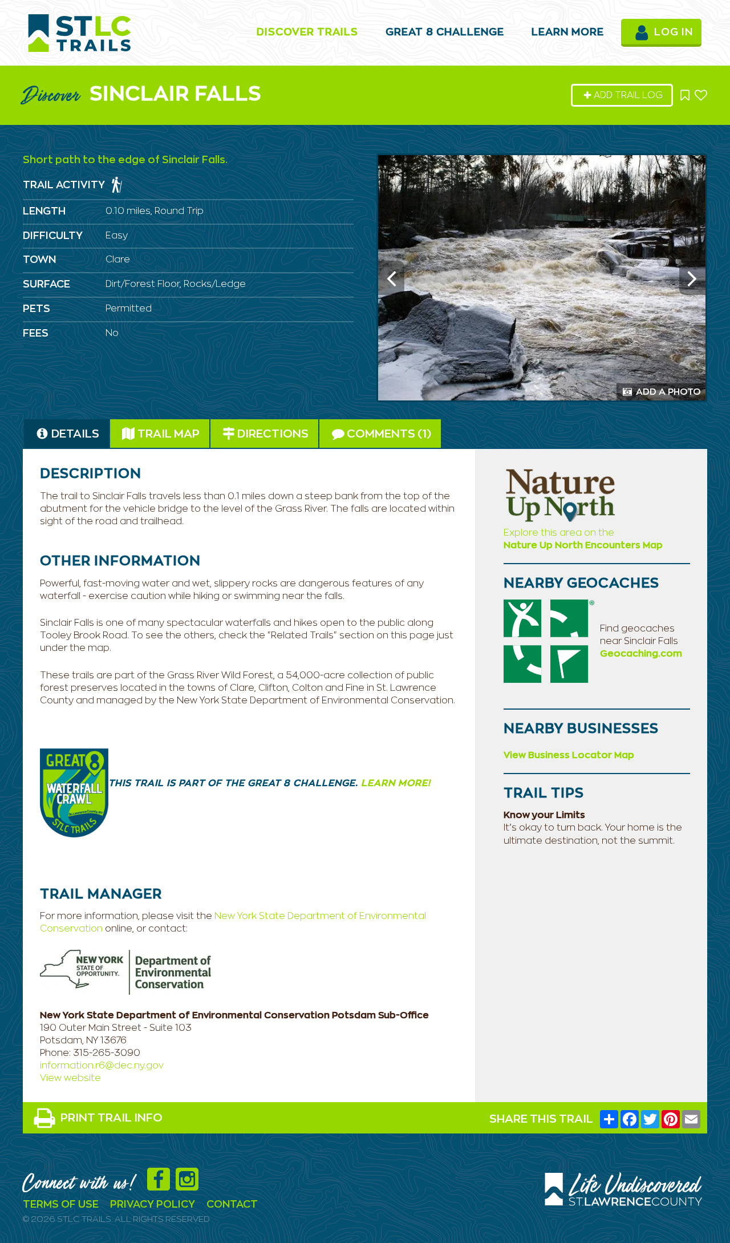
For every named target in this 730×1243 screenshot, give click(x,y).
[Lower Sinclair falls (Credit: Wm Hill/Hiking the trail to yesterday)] (541, 278)
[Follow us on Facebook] (161, 1185)
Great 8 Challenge (445, 32)
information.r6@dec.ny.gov (102, 1065)
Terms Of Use (61, 1205)
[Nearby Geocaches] (549, 640)
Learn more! (394, 783)
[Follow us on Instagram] (190, 1185)
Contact (232, 1205)
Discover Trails (307, 32)
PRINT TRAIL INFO (111, 1118)
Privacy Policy (152, 1205)
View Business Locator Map (569, 755)
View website (70, 1078)
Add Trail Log (628, 95)
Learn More (568, 32)
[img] (117, 185)
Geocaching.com (641, 653)
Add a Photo (667, 391)
